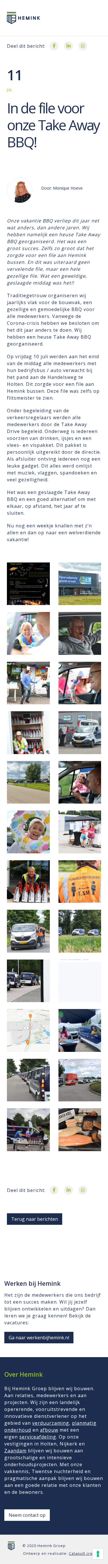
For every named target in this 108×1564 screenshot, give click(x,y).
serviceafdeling (37, 1437)
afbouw (49, 1430)
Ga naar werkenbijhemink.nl (39, 1337)
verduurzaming (50, 1423)
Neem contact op (27, 1515)
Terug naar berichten (34, 1219)
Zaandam (15, 1450)
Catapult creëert (85, 1553)
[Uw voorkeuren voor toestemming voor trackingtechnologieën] (97, 1553)
